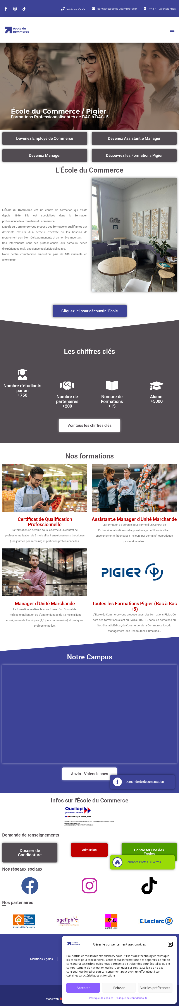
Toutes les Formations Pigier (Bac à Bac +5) (134, 606)
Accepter (83, 987)
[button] (170, 944)
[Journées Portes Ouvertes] (117, 862)
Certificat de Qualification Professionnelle (45, 522)
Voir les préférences (155, 987)
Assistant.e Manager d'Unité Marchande (134, 519)
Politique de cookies (101, 998)
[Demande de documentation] (117, 782)
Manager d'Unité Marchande (45, 603)
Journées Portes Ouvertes (143, 862)
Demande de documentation (145, 781)
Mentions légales (41, 959)
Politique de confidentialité (131, 998)
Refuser (119, 987)
